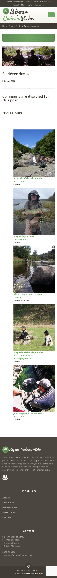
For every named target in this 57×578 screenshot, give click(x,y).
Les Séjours (8, 502)
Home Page (7, 26)
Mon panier (39, 5)
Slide (18, 26)
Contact (6, 517)
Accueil (16, 5)
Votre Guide (8, 512)
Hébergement (9, 507)
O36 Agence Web (34, 573)
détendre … (15, 73)
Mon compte (26, 5)
